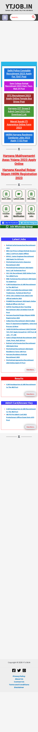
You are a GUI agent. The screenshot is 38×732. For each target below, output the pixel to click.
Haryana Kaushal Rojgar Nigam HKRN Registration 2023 (19, 174)
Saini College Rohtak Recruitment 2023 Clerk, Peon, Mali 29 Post (19, 86)
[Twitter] (19, 670)
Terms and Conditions (19, 684)
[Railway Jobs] (31, 208)
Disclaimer (19, 687)
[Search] (33, 17)
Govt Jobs (6, 198)
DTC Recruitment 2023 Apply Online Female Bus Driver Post (19, 98)
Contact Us (19, 682)
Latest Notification (18, 214)
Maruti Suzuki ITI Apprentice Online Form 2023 (19, 124)
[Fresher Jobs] (6, 208)
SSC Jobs (31, 198)
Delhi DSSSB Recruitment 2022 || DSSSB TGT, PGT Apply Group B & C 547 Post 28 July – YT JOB (21, 332)
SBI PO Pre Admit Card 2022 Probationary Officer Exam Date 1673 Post (20, 417)
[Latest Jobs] (18, 194)
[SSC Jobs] (31, 194)
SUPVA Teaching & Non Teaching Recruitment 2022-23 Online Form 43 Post (20, 309)
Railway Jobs (31, 214)
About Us (19, 679)
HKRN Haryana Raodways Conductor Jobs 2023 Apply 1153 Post (19, 137)
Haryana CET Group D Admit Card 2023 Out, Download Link (19, 111)
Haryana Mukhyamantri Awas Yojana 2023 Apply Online (19, 160)
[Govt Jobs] (6, 194)
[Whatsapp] (24, 670)
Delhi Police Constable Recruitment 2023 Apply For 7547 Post (19, 73)
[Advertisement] (19, 41)
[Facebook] (14, 670)
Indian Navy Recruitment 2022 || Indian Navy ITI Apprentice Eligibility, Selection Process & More (21, 323)
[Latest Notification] (18, 208)
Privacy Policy (19, 676)
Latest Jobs (19, 198)
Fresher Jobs (6, 214)
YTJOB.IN (19, 6)
